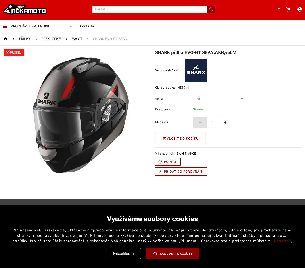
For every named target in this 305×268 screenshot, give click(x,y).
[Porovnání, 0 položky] (278, 9)
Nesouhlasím (123, 253)
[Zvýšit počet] (225, 122)
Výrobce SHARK (166, 70)
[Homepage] (6, 39)
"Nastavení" (282, 241)
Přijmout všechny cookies (172, 253)
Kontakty (87, 26)
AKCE (192, 153)
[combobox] (220, 99)
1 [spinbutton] (213, 122)
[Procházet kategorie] (5, 26)
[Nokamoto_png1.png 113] (25, 9)
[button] (211, 9)
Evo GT (182, 153)
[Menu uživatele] (299, 9)
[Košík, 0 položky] (289, 9)
